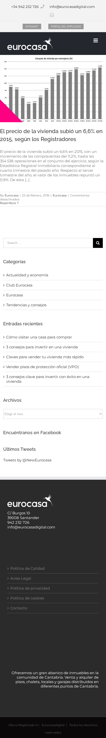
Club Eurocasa (19, 285)
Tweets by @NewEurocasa (27, 460)
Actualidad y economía (27, 275)
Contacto (18, 608)
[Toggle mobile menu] (96, 40)
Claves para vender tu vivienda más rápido (45, 357)
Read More (8, 203)
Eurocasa (11, 195)
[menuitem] (32, 26)
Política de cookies (27, 598)
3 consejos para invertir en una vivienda (42, 347)
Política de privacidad (30, 588)
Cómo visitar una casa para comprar (39, 337)
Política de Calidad (27, 568)
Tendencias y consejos (26, 305)
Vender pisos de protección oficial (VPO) (42, 366)
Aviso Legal (20, 578)
